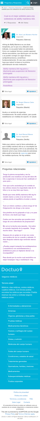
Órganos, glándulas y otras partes (21, 316)
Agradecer (32, 91)
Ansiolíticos (7, 85)
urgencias (24, 153)
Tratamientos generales (17, 361)
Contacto (27, 402)
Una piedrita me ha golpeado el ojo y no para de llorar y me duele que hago (20, 213)
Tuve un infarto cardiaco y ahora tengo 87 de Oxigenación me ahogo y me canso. (20, 207)
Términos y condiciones (18, 399)
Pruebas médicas (15, 321)
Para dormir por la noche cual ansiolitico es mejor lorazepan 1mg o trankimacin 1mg (19, 258)
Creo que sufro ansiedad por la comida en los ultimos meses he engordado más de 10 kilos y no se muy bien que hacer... (19, 187)
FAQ (31, 399)
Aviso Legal (16, 402)
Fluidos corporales (15, 381)
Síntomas (12, 311)
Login (35, 3)
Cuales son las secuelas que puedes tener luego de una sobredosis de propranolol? (19, 220)
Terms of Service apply (26, 414)
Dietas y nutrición (15, 339)
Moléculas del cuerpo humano (20, 344)
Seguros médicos (9, 277)
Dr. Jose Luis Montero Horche (26, 34)
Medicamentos (14, 371)
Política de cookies (21, 395)
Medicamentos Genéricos (18, 326)
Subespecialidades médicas (19, 376)
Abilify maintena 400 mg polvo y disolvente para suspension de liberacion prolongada (19, 79)
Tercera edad (7, 283)
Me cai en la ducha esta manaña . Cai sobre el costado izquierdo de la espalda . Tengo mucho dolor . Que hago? (19, 228)
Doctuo (12, 269)
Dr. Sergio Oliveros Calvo (25, 102)
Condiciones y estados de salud (20, 356)
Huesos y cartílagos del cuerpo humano (20, 332)
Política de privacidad (21, 392)
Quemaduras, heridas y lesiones (21, 366)
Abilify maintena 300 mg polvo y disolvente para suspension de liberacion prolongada (19, 71)
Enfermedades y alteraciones (19, 306)
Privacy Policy (10, 414)
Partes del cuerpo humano (18, 351)
